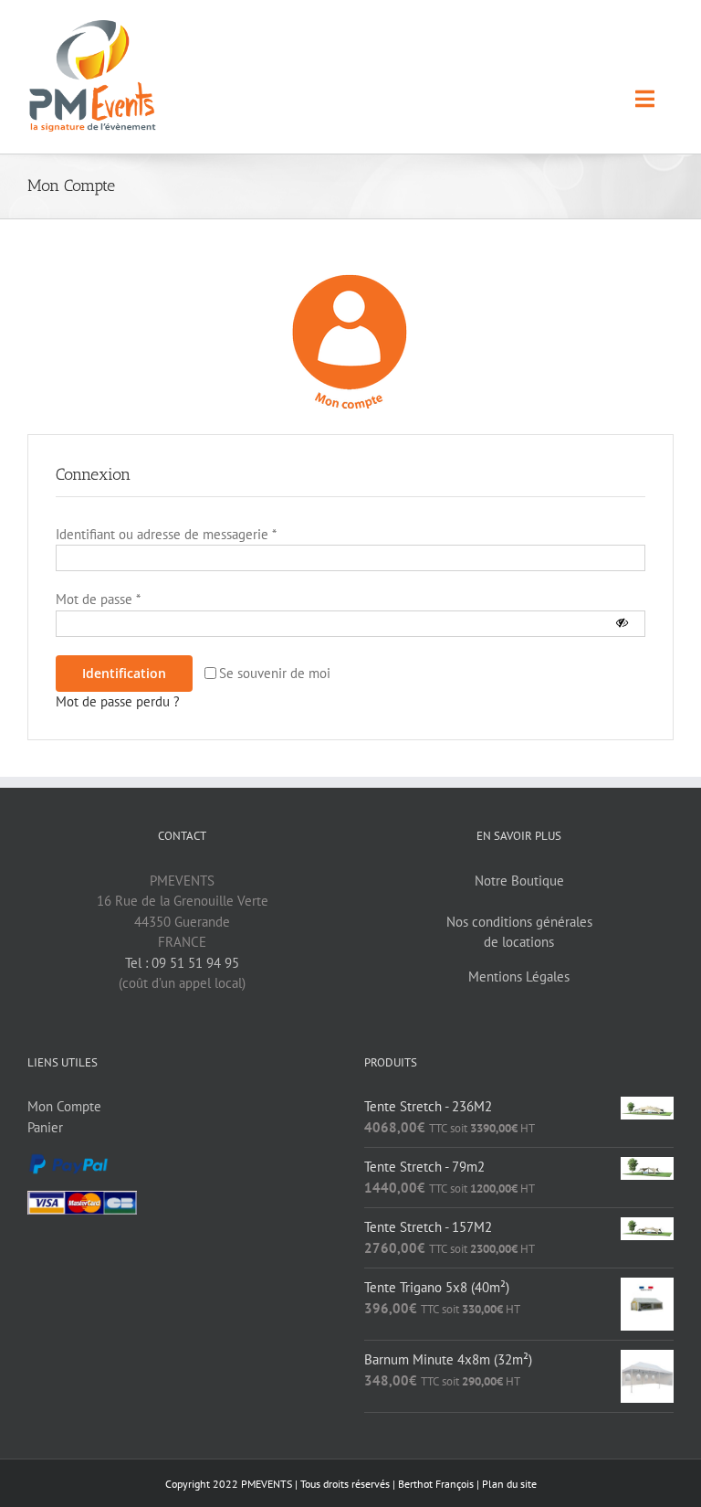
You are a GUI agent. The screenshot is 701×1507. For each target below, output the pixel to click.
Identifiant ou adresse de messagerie (166, 534)
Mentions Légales (519, 976)
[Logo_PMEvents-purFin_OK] (96, 27)
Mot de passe (98, 599)
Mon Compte (64, 1106)
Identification (124, 673)
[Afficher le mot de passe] (622, 624)
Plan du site (509, 1484)
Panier (45, 1127)
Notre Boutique (519, 880)
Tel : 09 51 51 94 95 (182, 962)
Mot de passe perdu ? (118, 701)
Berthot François (436, 1484)
